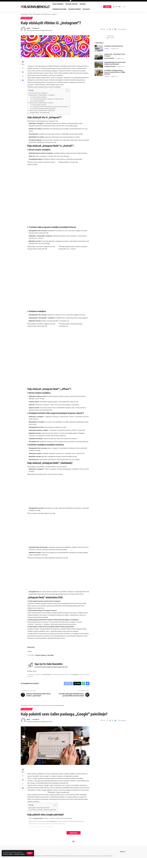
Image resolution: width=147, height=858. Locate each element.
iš (46, 655)
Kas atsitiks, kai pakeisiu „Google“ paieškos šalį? (43, 809)
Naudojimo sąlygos (20, 854)
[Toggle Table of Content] (66, 90)
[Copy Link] (112, 29)
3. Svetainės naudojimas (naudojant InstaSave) (44, 108)
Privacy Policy (74, 674)
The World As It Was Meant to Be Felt (113, 46)
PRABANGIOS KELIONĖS (109, 66)
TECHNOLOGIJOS (26, 18)
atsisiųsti (37, 655)
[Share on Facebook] (107, 29)
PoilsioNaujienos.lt (35, 7)
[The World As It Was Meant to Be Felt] (99, 48)
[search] (116, 7)
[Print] (115, 29)
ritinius (52, 655)
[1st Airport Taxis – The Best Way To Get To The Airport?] (99, 56)
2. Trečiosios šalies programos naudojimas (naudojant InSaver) (48, 99)
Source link (30, 647)
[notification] (114, 7)
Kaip (49, 655)
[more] (101, 7)
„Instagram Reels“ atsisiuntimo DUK (39, 112)
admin (28, 28)
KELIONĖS (106, 48)
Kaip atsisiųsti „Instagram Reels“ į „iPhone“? (42, 102)
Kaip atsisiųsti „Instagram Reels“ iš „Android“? (42, 95)
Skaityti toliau (73, 833)
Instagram (43, 655)
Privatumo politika (7, 854)
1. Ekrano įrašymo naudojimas (39, 97)
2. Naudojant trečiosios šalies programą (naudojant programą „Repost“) (50, 106)
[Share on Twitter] (110, 29)
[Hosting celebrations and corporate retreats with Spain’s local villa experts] (99, 64)
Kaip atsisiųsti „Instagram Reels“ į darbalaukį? (42, 110)
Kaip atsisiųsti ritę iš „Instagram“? (38, 93)
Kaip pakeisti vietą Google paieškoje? (39, 807)
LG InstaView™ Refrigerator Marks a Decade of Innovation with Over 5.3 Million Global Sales (114, 72)
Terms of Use (46, 674)
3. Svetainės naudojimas (38, 100)
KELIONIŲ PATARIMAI (109, 58)
